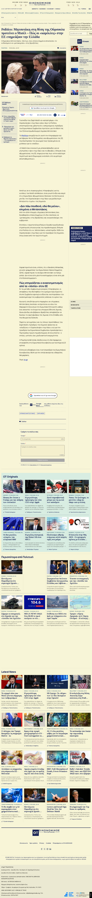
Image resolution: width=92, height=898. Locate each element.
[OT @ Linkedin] (50, 849)
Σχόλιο (23, 443)
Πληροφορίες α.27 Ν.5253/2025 (62, 843)
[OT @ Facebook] (42, 849)
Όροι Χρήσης (33, 465)
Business (43, 9)
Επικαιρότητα (7, 23)
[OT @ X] (45, 849)
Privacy (41, 843)
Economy (50, 9)
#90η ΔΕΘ (21, 13)
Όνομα (23, 436)
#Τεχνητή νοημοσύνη (47, 13)
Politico (25, 135)
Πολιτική (14, 23)
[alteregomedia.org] (69, 896)
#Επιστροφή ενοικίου (32, 13)
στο (37, 405)
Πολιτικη (4, 48)
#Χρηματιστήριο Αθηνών (63, 13)
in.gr (26, 360)
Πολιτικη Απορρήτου (46, 465)
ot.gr (2, 23)
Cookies (48, 843)
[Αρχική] (36, 833)
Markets (35, 9)
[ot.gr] (40, 5)
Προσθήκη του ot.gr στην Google (43, 108)
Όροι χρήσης (33, 843)
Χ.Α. (2, 17)
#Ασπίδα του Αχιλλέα (79, 13)
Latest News (8, 671)
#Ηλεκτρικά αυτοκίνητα (9, 13)
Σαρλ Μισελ (40, 413)
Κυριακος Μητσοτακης (27, 413)
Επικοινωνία (24, 843)
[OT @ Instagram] (47, 849)
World (57, 9)
